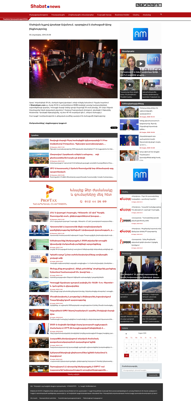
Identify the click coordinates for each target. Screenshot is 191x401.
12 (136, 348)
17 (126, 352)
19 (136, 352)
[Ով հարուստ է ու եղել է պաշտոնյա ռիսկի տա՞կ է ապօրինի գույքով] (141, 65)
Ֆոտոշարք (126, 253)
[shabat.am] (45, 8)
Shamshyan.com (38, 105)
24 (126, 355)
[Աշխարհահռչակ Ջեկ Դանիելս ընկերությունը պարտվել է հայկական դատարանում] (152, 84)
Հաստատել (153, 375)
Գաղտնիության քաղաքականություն (69, 398)
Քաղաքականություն (38, 15)
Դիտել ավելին (73, 374)
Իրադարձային (58, 15)
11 (131, 348)
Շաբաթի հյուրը (104, 15)
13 (141, 348)
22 (150, 352)
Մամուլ (136, 15)
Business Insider (122, 15)
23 (155, 352)
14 (146, 348)
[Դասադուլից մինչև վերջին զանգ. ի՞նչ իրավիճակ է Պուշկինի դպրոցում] (130, 84)
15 (150, 348)
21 (146, 352)
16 (155, 348)
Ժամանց (147, 15)
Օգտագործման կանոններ (47, 398)
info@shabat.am (91, 386)
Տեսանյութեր (128, 51)
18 (131, 352)
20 (141, 352)
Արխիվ (125, 328)
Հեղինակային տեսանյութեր (81, 15)
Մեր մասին (33, 398)
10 (126, 348)
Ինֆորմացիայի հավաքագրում (92, 398)
